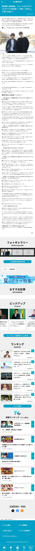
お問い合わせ (7, 531)
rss (22, 510)
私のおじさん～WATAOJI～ (17, 225)
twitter (13, 510)
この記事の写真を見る (17, 262)
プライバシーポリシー (10, 536)
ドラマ (5, 269)
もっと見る (17, 406)
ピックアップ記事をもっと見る (17, 335)
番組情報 (12, 269)
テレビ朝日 (6, 525)
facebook (17, 510)
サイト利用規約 (25, 531)
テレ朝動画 (23, 525)
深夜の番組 (5, 519)
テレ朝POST (17, 2)
